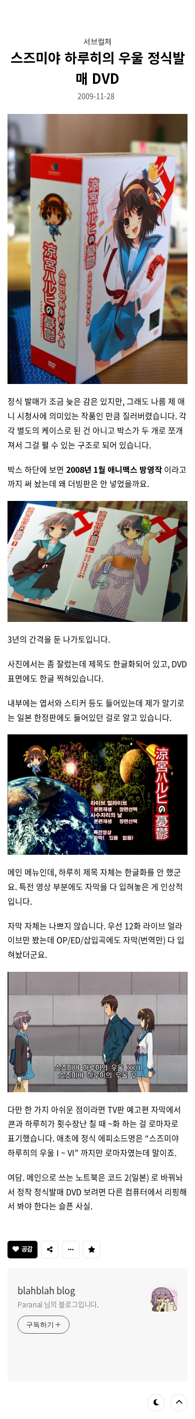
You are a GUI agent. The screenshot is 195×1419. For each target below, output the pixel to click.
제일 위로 (179, 1402)
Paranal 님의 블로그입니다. (58, 1304)
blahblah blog (46, 1290)
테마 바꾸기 (156, 1402)
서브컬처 (98, 41)
